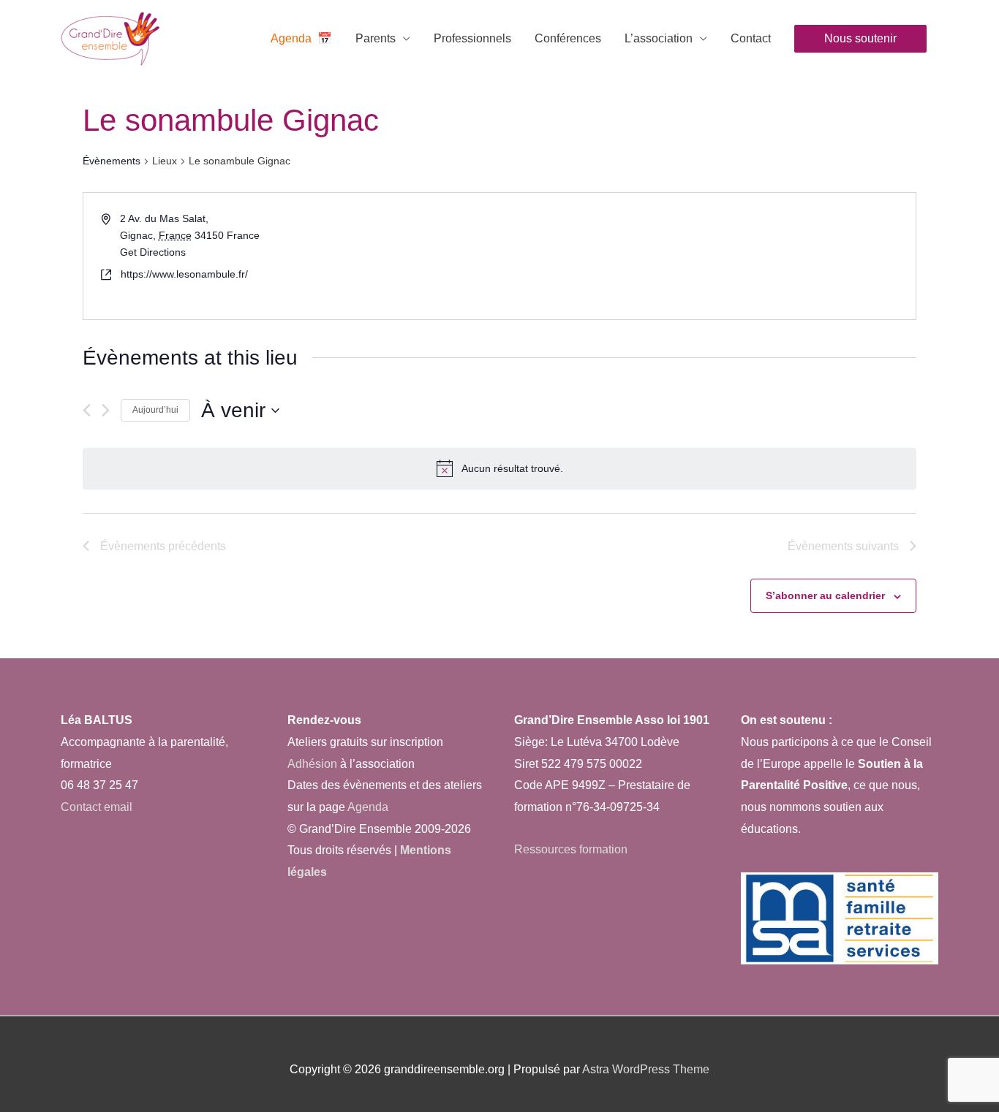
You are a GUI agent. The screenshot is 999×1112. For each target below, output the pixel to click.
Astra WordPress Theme (645, 1069)
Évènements (111, 161)
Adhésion (312, 764)
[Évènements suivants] (106, 410)
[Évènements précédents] (87, 410)
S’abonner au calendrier (825, 595)
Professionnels (472, 38)
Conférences (568, 38)
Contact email (96, 807)
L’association (659, 38)
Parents (375, 38)
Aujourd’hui (155, 410)
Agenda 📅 (301, 38)
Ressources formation (570, 849)
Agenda (366, 807)
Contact (751, 38)
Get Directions (153, 252)
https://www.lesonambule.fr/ (184, 274)
